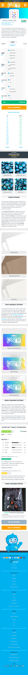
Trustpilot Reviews (14, 654)
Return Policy (14, 638)
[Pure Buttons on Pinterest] (20, 666)
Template (7, 147)
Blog (14, 625)
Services (14, 619)
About (14, 613)
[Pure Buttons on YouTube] (23, 666)
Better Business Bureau (14, 660)
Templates (14, 600)
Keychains (14, 584)
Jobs (14, 622)
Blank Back (12, 73)
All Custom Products (14, 587)
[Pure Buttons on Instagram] (5, 666)
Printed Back (12, 75)
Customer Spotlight (14, 616)
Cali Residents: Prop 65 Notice (14, 647)
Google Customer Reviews (14, 657)
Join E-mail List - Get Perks (14, 606)
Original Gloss (12, 50)
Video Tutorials (14, 603)
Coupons (14, 594)
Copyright (14, 632)
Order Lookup (14, 567)
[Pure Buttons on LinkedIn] (14, 666)
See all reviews (14, 522)
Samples (20, 147)
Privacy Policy (14, 635)
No (10, 79)
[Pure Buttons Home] (14, 5)
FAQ (14, 597)
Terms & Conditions (14, 644)
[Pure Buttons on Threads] (8, 666)
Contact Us (14, 564)
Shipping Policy (14, 641)
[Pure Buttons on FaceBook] (11, 666)
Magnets (14, 578)
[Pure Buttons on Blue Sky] (17, 666)
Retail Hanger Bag (13, 91)
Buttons (14, 575)
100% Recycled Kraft (18, 314)
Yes (10, 82)
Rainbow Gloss (12, 55)
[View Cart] (25, 5)
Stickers (14, 581)
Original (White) (12, 62)
